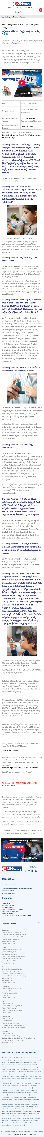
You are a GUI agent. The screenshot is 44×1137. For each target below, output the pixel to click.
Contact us (18, 12)
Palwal (3, 1097)
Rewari (11, 1074)
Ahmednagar (23, 1071)
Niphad (16, 1094)
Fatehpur (35, 1088)
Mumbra (30, 1069)
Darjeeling (26, 1088)
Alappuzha (20, 1115)
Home (4, 25)
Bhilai (7, 1097)
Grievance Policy (32, 1134)
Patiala (15, 1074)
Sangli (34, 1069)
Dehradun (15, 1083)
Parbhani (21, 1083)
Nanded (31, 1074)
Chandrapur (35, 1104)
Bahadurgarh (16, 1122)
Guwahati (13, 1078)
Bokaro (4, 1111)
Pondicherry (12, 1092)
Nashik (3, 1062)
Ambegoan (4, 1115)
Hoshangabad (5, 1120)
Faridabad (33, 1081)
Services (10, 8)
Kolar (20, 1094)
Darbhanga (20, 1099)
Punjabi (13, 138)
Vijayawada (5, 1099)
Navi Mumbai (29, 1057)
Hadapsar (10, 1088)
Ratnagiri (21, 1085)
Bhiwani (11, 1097)
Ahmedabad (5, 1060)
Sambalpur (13, 1081)
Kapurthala (4, 1104)
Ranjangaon (25, 1074)
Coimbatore (20, 1069)
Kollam (18, 1078)
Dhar (31, 1122)
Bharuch (23, 1092)
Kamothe (22, 1125)
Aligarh (15, 1115)
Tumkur (32, 1118)
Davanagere (33, 1101)
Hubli (23, 1081)
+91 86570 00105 (11, 915)
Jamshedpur (24, 1078)
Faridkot (13, 1106)
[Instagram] (29, 871)
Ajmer (28, 1071)
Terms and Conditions (13, 1134)
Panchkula (27, 1081)
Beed (8, 1074)
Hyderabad (16, 1060)
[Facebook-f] (25, 871)
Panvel (33, 1067)
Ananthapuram (35, 1085)
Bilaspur (16, 1097)
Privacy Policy (23, 1134)
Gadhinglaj (4, 1125)
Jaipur (21, 1060)
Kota (28, 1094)
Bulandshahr (19, 1101)
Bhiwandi (8, 1069)
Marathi (15, 135)
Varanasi (4, 1081)
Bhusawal (29, 1092)
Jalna (15, 1120)
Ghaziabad (12, 1062)
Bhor (30, 1099)
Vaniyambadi (15, 1125)
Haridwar (11, 1090)
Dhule (30, 1088)
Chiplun (15, 1099)
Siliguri (9, 1118)
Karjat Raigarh (13, 1113)
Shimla (8, 1085)
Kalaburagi (38, 1076)
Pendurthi (32, 1094)
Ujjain (25, 1083)
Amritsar (23, 1062)
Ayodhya (5, 1083)
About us (28, 8)
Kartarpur (34, 1090)
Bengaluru (35, 1057)
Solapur (39, 1078)
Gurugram (35, 1062)
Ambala (24, 1094)
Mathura (32, 1076)
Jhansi (22, 1090)
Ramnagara (5, 1122)
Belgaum (38, 1067)
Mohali (3, 1069)
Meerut (31, 1111)
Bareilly (31, 1106)
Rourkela (14, 1118)
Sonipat (37, 1118)
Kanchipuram (28, 1090)
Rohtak (24, 1097)
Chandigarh (5, 1064)
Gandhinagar (5, 1090)
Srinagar (4, 1085)
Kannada (37, 135)
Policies (19, 8)
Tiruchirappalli (35, 1083)
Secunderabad (14, 1085)
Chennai (23, 1057)
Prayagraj (18, 1092)
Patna (20, 1097)
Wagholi (24, 1067)
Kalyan (23, 1064)
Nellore (36, 1074)
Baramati (15, 1088)
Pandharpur (27, 1085)
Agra (18, 1071)
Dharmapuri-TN (6, 1106)
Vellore (20, 1074)
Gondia (22, 1104)
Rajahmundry (35, 1099)
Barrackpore (20, 1111)
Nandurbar (10, 1094)
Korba (27, 1076)
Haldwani (4, 1108)
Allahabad (10, 1115)
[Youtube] (35, 871)
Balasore (23, 1122)
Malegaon (35, 1097)
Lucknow (26, 1060)
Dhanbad (12, 1101)
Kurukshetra (5, 1092)
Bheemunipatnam (33, 1113)
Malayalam (6, 138)
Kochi (14, 1071)
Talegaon (13, 1069)
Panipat (4, 1076)
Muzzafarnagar (34, 1120)
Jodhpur (19, 1081)
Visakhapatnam (6, 1067)
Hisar (18, 1120)
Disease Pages (19, 17)
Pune (3, 1057)
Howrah (7, 1113)
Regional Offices (9, 924)
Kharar (8, 1078)
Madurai (13, 1076)
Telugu (31, 135)
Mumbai (7, 1057)
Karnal (22, 1120)
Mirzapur (19, 1118)
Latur (18, 1104)
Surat (38, 1069)
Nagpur (11, 1060)
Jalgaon (4, 1078)
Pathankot (4, 1094)
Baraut (27, 1122)
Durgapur (4, 1071)
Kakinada (36, 1106)
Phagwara (29, 1097)
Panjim (8, 1076)
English (5, 135)
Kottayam (27, 1120)
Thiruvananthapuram (23, 1113)
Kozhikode (32, 1108)
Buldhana (4, 1088)
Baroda (4, 1074)
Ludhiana (10, 1071)
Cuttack (15, 1064)
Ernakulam (36, 1122)
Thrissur (10, 1122)
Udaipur (29, 1083)
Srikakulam (4, 1118)
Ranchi (10, 1064)
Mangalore (22, 1076)
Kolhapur (34, 1064)
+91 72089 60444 (24, 915)
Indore (7, 1062)
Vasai (27, 1062)
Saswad (34, 1078)
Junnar (11, 1120)
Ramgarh (26, 1111)
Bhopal (30, 1060)
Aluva (24, 1101)
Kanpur (18, 1062)
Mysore (17, 1076)
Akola (32, 1071)
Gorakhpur (17, 1090)
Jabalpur (38, 1094)
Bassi (35, 1111)
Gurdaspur (38, 1108)
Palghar (25, 1069)
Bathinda (34, 1092)
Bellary (28, 1118)
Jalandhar (28, 1064)
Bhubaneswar (36, 1060)
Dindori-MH (18, 1108)
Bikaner (10, 1099)
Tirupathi (26, 1115)
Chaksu (26, 1106)
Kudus (27, 1108)
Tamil (27, 135)
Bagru (23, 1108)
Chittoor (21, 1088)
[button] (21, 924)
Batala (14, 1111)
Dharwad (17, 1106)
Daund (22, 1106)
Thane (19, 1064)
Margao (4, 1101)
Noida (30, 1062)
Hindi (10, 135)
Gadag (24, 1118)
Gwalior (29, 1078)
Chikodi (9, 1125)
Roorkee (26, 1099)
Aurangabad (38, 1071)
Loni (16, 1104)
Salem (8, 1081)
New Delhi (12, 1057)
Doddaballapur (10, 1108)
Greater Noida (18, 1067)
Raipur (28, 1067)
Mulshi (28, 1101)
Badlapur (10, 1083)
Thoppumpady (33, 1115)
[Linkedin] (32, 871)
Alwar (8, 1101)
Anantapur (11, 1104)
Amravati (39, 1081)
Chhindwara (28, 1104)
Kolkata (18, 1057)
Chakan (12, 1067)
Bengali (21, 135)
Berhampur (9, 1111)
